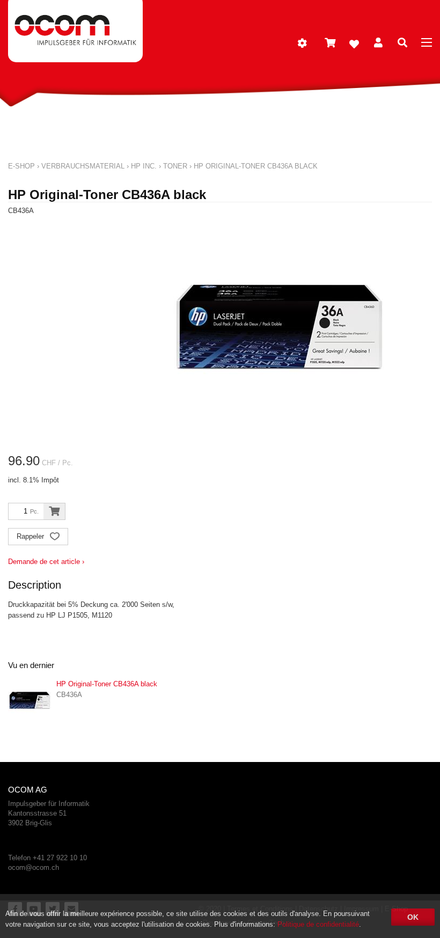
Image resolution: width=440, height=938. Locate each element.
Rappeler (31, 536)
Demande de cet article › (46, 562)
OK (413, 917)
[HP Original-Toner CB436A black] (29, 700)
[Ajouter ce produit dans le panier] (54, 511)
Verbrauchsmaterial (82, 166)
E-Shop (21, 166)
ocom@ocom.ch (33, 867)
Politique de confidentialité (318, 924)
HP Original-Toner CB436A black (256, 166)
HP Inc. (144, 166)
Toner (175, 166)
